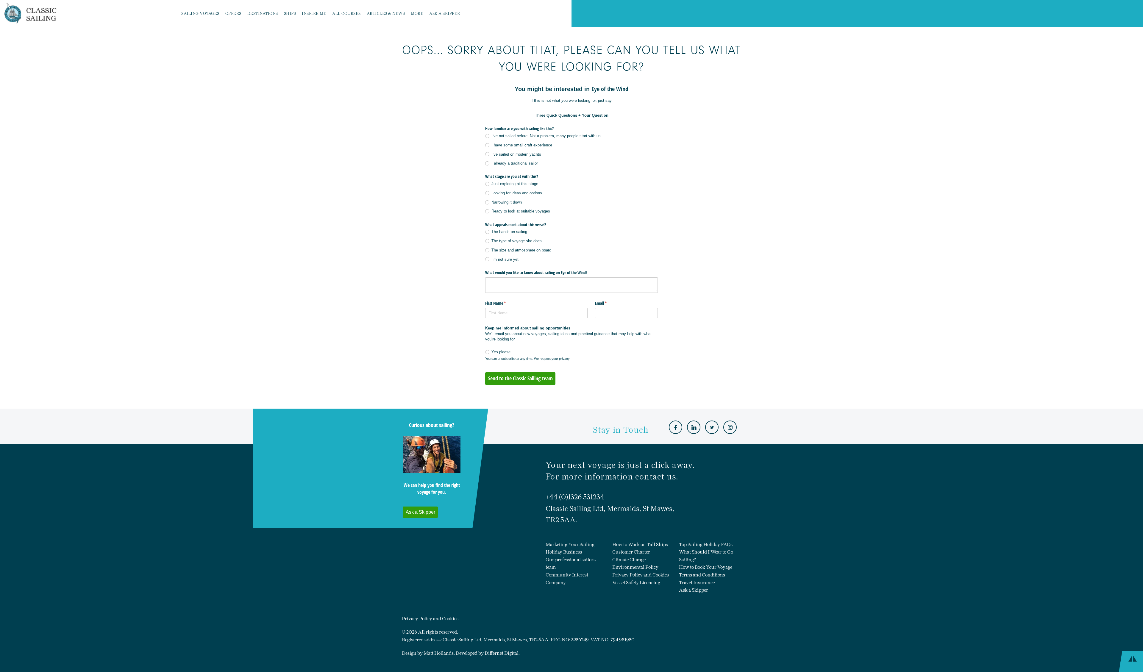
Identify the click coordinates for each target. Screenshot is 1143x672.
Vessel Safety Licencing (636, 582)
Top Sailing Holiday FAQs (706, 544)
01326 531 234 (524, 13)
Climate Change (629, 559)
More (417, 13)
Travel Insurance (697, 582)
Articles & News (386, 13)
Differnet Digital (502, 653)
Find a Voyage (489, 13)
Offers (233, 13)
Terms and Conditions (702, 575)
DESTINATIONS (262, 13)
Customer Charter (631, 552)
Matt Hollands (439, 653)
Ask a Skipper (444, 13)
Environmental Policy (635, 567)
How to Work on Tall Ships (640, 544)
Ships (290, 13)
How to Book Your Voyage (705, 567)
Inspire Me (314, 13)
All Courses (346, 13)
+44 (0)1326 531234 (575, 497)
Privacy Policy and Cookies (640, 575)
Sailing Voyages (200, 13)
